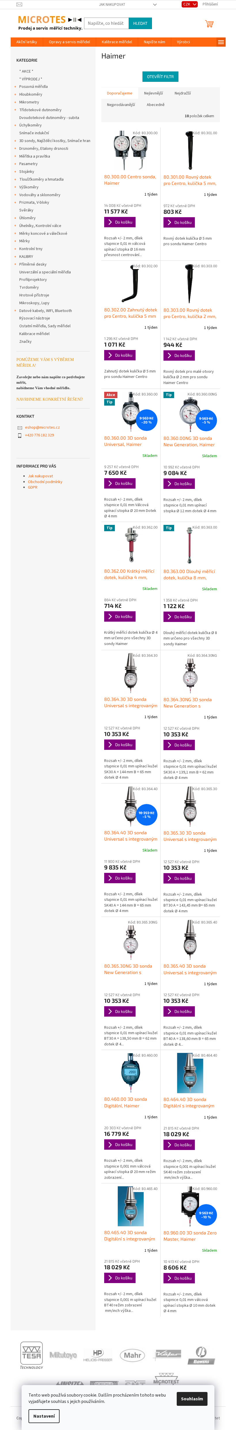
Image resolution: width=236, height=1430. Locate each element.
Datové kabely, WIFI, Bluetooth (45, 311)
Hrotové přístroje (34, 295)
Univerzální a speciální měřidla (45, 272)
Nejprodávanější (121, 105)
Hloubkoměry (30, 94)
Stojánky (26, 172)
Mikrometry (29, 102)
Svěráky (26, 210)
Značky (25, 342)
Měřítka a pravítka (34, 156)
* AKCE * (26, 71)
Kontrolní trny (31, 249)
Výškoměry (29, 187)
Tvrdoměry (29, 287)
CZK (187, 4)
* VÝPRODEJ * (30, 79)
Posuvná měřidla (33, 87)
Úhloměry (27, 218)
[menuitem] (27, 42)
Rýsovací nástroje (34, 318)
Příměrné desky (33, 264)
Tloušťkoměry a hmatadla (41, 179)
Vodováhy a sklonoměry (39, 195)
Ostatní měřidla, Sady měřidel (45, 326)
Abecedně (156, 105)
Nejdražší (183, 93)
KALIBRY (26, 257)
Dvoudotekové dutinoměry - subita (49, 118)
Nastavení (44, 1416)
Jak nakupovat (112, 4)
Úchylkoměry (30, 125)
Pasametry (28, 164)
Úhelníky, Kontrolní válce (40, 226)
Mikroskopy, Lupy (34, 303)
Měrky (24, 241)
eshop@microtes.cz (42, 427)
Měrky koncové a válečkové (43, 234)
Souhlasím (192, 1399)
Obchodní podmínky (45, 482)
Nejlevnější (153, 93)
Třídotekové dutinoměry (40, 110)
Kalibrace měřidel (34, 334)
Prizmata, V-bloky (34, 202)
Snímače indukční (34, 133)
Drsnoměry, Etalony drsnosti (43, 149)
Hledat (140, 23)
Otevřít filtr (160, 76)
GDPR (32, 487)
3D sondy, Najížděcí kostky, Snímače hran (54, 141)
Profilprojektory (33, 280)
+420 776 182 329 (39, 435)
